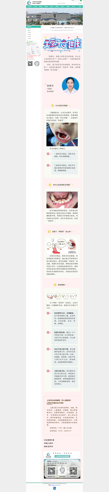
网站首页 (30, 6)
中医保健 (29, 38)
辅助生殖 (29, 28)
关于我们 (35, 6)
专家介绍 (51, 6)
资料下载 (73, 6)
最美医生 (29, 30)
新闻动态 (40, 6)
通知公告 (62, 6)
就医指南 (46, 6)
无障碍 (80, 6)
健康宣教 (57, 6)
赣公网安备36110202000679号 (55, 485)
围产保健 (29, 34)
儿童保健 (29, 32)
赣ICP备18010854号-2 (63, 483)
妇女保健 (29, 36)
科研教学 (68, 6)
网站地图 (80, 3)
